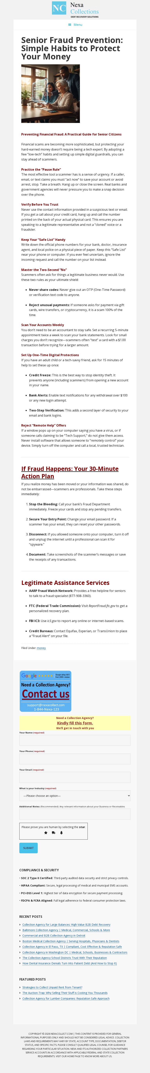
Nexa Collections (75, 10)
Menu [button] (78, 24)
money (41, 648)
